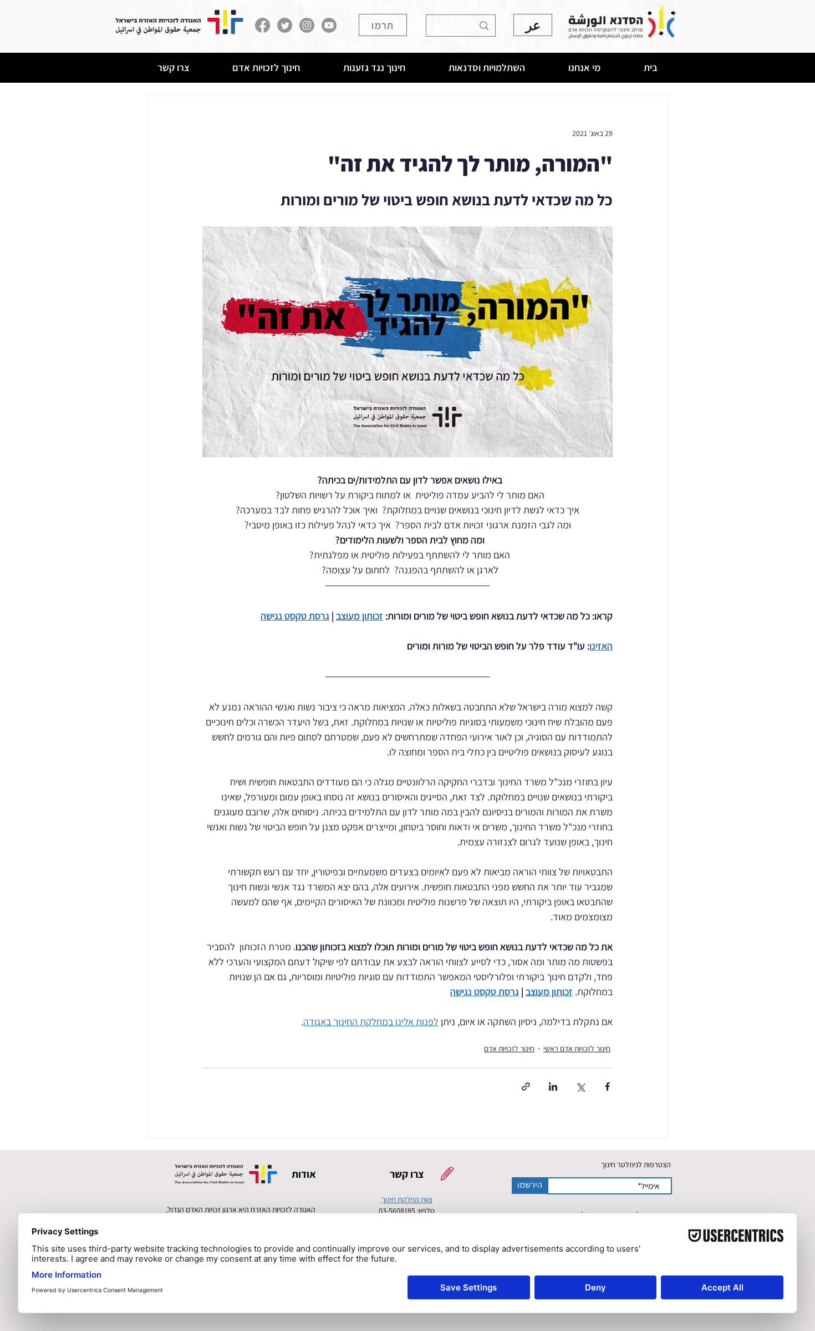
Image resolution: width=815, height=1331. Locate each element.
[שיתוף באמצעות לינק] (526, 1086)
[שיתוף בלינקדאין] (553, 1086)
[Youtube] (329, 25)
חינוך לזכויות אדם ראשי (576, 1048)
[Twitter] (284, 25)
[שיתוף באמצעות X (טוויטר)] (580, 1086)
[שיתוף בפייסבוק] (607, 1086)
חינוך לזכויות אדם (509, 1048)
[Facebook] (262, 25)
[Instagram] (306, 25)
